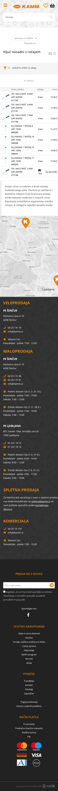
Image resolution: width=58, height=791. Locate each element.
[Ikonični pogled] (50, 53)
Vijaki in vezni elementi (29, 633)
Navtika (29, 637)
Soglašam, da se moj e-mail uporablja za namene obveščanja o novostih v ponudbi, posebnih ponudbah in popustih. (27, 595)
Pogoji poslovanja (29, 701)
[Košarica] (53, 5)
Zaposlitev (29, 693)
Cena (54, 89)
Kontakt (29, 685)
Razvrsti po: (30, 43)
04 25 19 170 (14, 528)
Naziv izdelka (17, 89)
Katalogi (29, 689)
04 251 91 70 (14, 327)
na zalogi (32, 68)
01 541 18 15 (14, 443)
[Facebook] (29, 615)
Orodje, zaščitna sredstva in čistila (29, 641)
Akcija (29, 662)
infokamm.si (15, 331)
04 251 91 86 (14, 376)
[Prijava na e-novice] (52, 585)
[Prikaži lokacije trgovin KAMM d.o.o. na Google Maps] (29, 256)
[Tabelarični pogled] (54, 53)
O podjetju (29, 680)
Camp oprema (29, 646)
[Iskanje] (51, 17)
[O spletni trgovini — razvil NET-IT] (49, 786)
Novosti (29, 658)
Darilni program (29, 654)
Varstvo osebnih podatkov (29, 706)
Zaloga (40, 89)
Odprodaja (29, 650)
